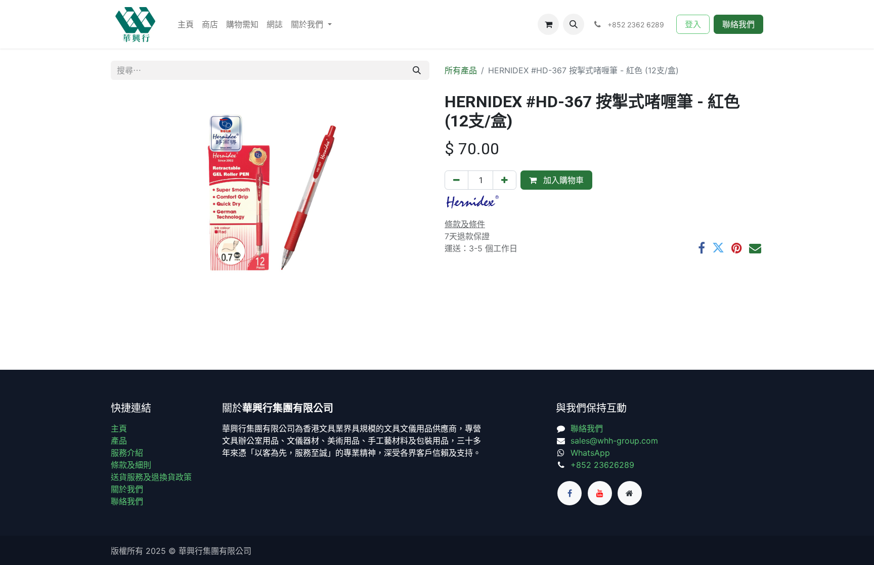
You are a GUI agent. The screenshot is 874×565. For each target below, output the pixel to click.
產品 (119, 441)
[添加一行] (504, 180)
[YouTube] (600, 493)
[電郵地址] (755, 248)
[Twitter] (718, 248)
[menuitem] (185, 24)
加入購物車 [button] (562, 180)
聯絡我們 (738, 24)
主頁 (119, 428)
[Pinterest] (736, 248)
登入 (693, 24)
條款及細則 (131, 465)
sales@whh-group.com (614, 441)
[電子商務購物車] (548, 24)
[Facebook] (701, 248)
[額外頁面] (630, 493)
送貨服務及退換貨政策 (151, 477)
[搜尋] (416, 70)
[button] (573, 24)
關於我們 (127, 489)
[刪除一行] (456, 180)
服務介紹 (127, 453)
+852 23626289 (602, 465)
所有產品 (461, 70)
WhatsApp (590, 453)
